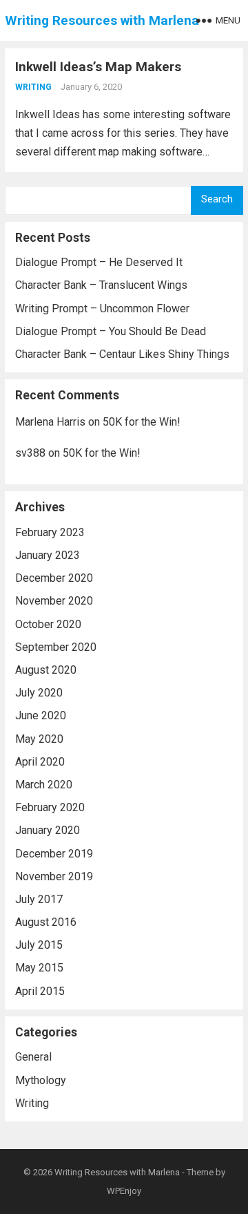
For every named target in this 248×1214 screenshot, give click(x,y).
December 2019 (54, 853)
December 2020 (54, 578)
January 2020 (47, 830)
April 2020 (40, 761)
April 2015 (40, 991)
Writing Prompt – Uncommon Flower (102, 308)
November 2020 (54, 600)
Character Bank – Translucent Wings (101, 285)
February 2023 (50, 532)
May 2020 (39, 739)
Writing (33, 87)
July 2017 (39, 899)
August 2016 (45, 922)
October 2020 (48, 624)
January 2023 (47, 555)
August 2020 (45, 669)
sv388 (30, 452)
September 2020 (55, 647)
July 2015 (39, 944)
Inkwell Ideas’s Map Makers (98, 67)
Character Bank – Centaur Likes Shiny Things (122, 354)
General (33, 1056)
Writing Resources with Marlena (102, 20)
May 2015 (39, 967)
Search (217, 199)
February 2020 (50, 807)
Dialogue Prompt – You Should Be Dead (110, 331)
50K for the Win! (141, 421)
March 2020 (43, 784)
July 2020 (39, 692)
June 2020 (40, 715)
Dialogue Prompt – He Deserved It (99, 262)
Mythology (40, 1080)
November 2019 (54, 876)
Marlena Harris (50, 421)
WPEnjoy (124, 1191)
